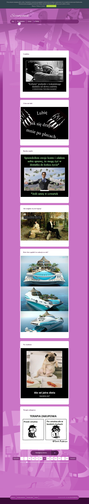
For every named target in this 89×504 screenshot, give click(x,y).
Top (13, 21)
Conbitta (26, 54)
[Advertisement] (44, 37)
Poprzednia (16, 458)
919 (44, 458)
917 (37, 458)
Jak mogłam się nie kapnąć (32, 208)
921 (52, 458)
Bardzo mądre (28, 151)
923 (59, 458)
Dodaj (37, 21)
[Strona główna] (22, 17)
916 (33, 458)
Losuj (29, 21)
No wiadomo (27, 344)
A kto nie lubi (27, 103)
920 (48, 458)
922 (56, 458)
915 (29, 458)
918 (41, 458)
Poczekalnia (21, 22)
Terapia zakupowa (29, 410)
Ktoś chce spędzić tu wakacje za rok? (35, 252)
